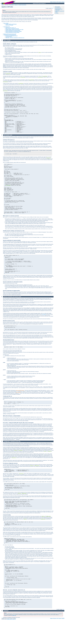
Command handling (9, 36)
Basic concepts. (6, 23)
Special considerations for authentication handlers (14, 31)
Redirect (49, 451)
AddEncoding (37, 465)
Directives (54, 618)
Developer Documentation (22, 4)
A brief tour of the (11, 27)
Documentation (11, 4)
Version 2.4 (16, 4)
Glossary (60, 618)
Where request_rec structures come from (12, 28)
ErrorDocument (8, 185)
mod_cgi (22, 390)
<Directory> (48, 157)
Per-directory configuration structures (12, 35)
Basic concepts (57, 6)
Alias (45, 451)
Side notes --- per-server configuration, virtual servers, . (15, 37)
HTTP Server (6, 4)
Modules (51, 618)
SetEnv (39, 52)
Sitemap (63, 618)
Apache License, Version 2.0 (11, 619)
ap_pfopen (44, 314)
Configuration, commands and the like (10, 34)
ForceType (20, 450)
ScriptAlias (8, 73)
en (52, 8)
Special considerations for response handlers (13, 30)
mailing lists (14, 615)
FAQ (57, 618)
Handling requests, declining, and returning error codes (14, 29)
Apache (3, 4)
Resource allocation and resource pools (58, 9)
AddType (15, 450)
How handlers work (7, 26)
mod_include (18, 390)
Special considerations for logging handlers (12, 32)
